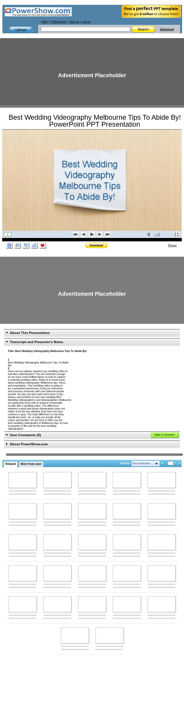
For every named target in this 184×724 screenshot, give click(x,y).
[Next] (99, 234)
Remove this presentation (9, 246)
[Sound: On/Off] (149, 234)
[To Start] (75, 234)
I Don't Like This (26, 246)
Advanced (167, 29)
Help (44, 22)
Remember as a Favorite (43, 246)
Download (96, 245)
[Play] (91, 234)
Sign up (74, 22)
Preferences (58, 22)
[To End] (107, 234)
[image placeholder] (23, 480)
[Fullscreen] (176, 234)
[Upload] (21, 29)
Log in (86, 22)
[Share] (165, 245)
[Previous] (83, 234)
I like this (34, 246)
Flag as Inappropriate (17, 246)
